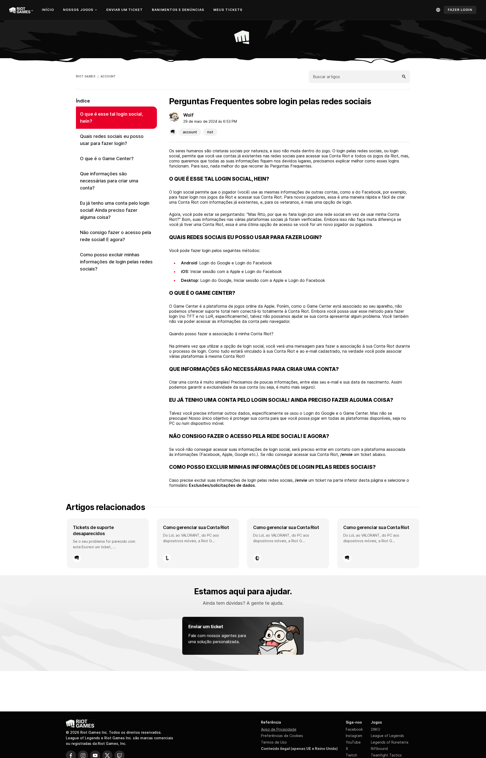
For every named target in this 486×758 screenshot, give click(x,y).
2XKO (375, 729)
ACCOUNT (108, 76)
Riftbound (379, 748)
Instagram (354, 735)
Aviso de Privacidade (278, 729)
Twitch (351, 755)
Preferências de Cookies (282, 735)
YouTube (353, 742)
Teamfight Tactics (386, 755)
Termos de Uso (274, 742)
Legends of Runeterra (389, 742)
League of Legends (387, 735)
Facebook (354, 729)
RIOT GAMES (85, 76)
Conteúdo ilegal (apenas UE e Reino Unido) (299, 748)
